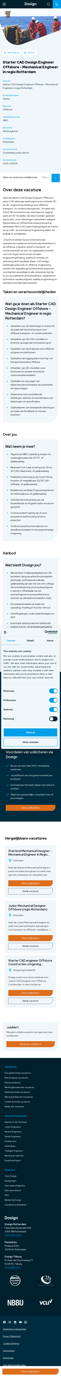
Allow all (30, 732)
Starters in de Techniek (16, 1122)
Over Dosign (11, 1176)
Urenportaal (8, 1350)
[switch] (53, 700)
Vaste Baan (10, 1146)
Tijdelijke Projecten (14, 1150)
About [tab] (50, 640)
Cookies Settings (11, 1343)
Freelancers (10, 1141)
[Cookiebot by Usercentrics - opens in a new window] (45, 632)
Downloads (8, 1357)
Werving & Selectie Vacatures (19, 1097)
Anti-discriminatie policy (14, 1365)
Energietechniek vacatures (18, 1073)
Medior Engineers (13, 1131)
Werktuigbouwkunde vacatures (19, 1087)
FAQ (7, 1195)
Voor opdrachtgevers (15, 1185)
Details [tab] (30, 640)
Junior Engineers (13, 1127)
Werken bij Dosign (13, 1200)
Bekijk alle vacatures (14, 1106)
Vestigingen (10, 1180)
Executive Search (13, 1190)
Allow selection (31, 742)
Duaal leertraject (13, 1160)
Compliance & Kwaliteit (15, 1204)
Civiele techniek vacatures (17, 1101)
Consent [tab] (11, 640)
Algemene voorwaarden (14, 1329)
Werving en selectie (14, 1155)
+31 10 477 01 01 (13, 1235)
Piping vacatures (12, 1082)
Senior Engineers (13, 1136)
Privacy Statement (12, 1336)
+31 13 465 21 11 (12, 1267)
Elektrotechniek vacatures (17, 1092)
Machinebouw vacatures (16, 1077)
